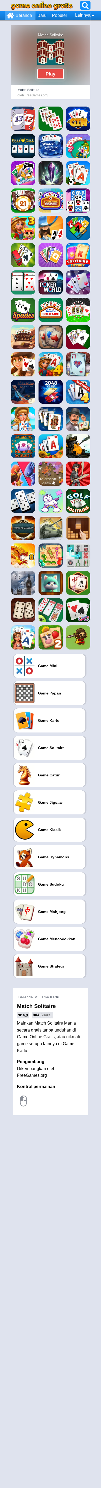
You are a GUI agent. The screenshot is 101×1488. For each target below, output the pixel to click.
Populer (59, 15)
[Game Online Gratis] (42, 5)
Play (50, 74)
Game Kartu (49, 997)
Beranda (24, 15)
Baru (42, 15)
